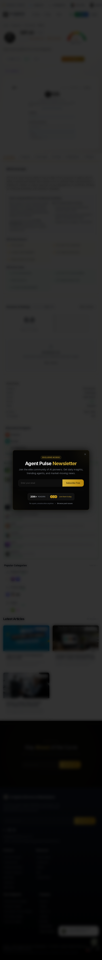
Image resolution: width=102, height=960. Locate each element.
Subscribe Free (73, 483)
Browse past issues (65, 503)
